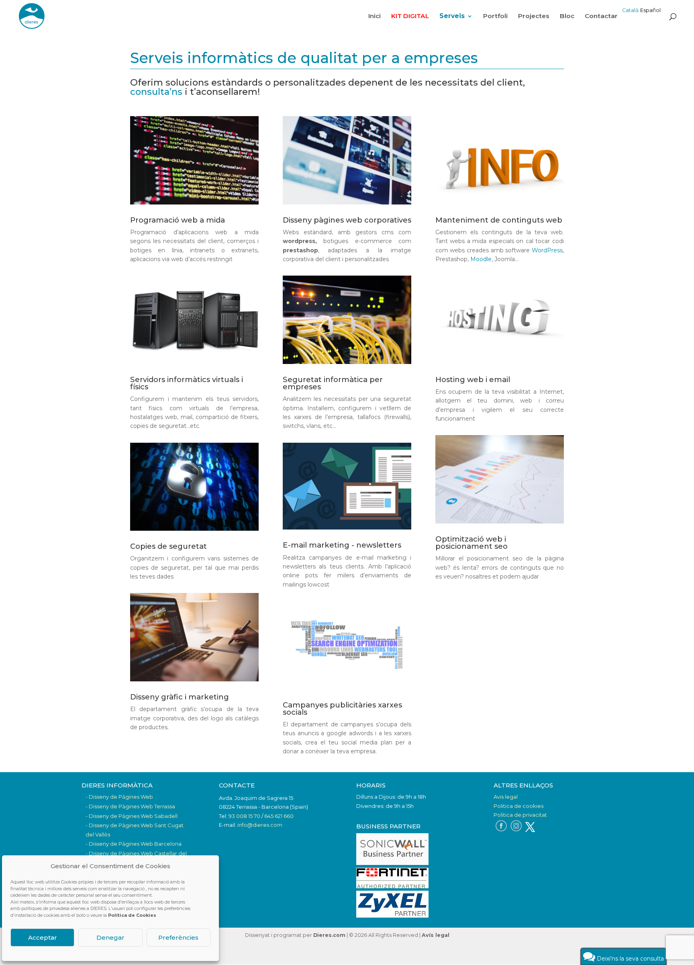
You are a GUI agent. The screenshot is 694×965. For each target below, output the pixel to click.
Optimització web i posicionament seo (471, 542)
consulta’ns (156, 91)
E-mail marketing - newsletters (342, 545)
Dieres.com (329, 935)
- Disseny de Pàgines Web (119, 796)
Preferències (178, 937)
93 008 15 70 (244, 816)
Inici (374, 16)
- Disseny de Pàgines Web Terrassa (130, 806)
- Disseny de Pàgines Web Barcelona (134, 843)
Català (630, 10)
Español (650, 10)
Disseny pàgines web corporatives (347, 220)
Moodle (481, 259)
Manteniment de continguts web (498, 220)
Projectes (533, 16)
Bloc (567, 16)
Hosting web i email (472, 379)
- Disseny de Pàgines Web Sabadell (132, 816)
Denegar (110, 937)
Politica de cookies (518, 806)
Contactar (601, 16)
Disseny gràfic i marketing (179, 696)
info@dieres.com (259, 825)
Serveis (452, 16)
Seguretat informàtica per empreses (333, 383)
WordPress (547, 250)
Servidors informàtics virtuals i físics (186, 383)
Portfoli (495, 16)
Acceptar (42, 937)
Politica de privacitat (520, 815)
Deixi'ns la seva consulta (629, 958)
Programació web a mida (177, 220)
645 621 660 (279, 816)
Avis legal (506, 796)
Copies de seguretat (168, 546)
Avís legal (435, 935)
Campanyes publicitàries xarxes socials (342, 708)
